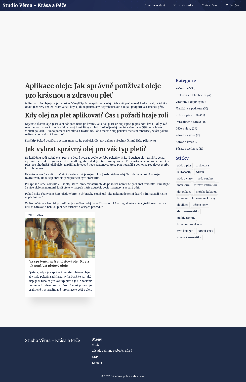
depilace (182, 204)
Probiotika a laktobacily (193, 95)
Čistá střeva (209, 5)
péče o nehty (205, 178)
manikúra (183, 185)
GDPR (95, 356)
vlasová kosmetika (189, 237)
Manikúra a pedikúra (192, 108)
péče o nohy (200, 204)
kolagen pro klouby (189, 224)
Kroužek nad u (183, 5)
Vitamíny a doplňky (191, 101)
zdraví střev (205, 230)
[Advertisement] (123, 52)
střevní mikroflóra (206, 185)
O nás (95, 344)
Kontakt (97, 362)
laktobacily (184, 172)
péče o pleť (184, 165)
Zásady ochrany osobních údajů (112, 350)
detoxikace (184, 191)
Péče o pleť (185, 88)
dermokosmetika (188, 211)
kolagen (182, 198)
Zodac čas (232, 5)
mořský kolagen (206, 191)
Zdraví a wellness (189, 148)
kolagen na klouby (204, 198)
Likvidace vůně (155, 5)
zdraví (200, 172)
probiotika (202, 165)
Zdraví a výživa (188, 135)
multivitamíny (186, 217)
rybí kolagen (185, 230)
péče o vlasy (185, 178)
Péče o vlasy (186, 128)
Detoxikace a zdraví (191, 121)
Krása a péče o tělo (190, 115)
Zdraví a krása (187, 142)
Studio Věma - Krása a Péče (34, 5)
